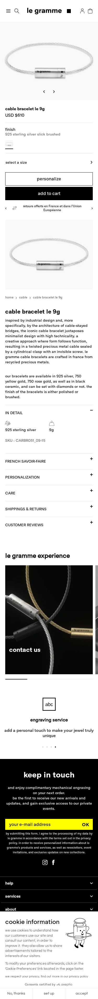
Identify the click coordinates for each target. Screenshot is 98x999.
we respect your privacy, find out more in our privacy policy (46, 976)
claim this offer (25, 514)
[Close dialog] (94, 478)
